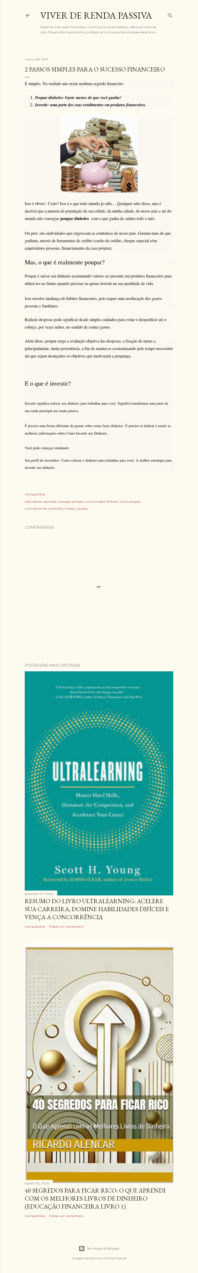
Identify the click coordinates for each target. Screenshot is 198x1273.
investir (70, 508)
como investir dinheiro (102, 501)
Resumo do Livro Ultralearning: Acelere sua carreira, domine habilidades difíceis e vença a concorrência (97, 909)
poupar (82, 508)
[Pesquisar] (170, 14)
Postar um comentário (66, 926)
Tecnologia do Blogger (103, 1248)
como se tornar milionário (44, 508)
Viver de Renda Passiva (96, 15)
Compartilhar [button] (35, 494)
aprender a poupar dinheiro (63, 501)
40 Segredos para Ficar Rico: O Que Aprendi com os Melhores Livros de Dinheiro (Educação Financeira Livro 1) (95, 1198)
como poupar (130, 501)
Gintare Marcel (115, 1258)
